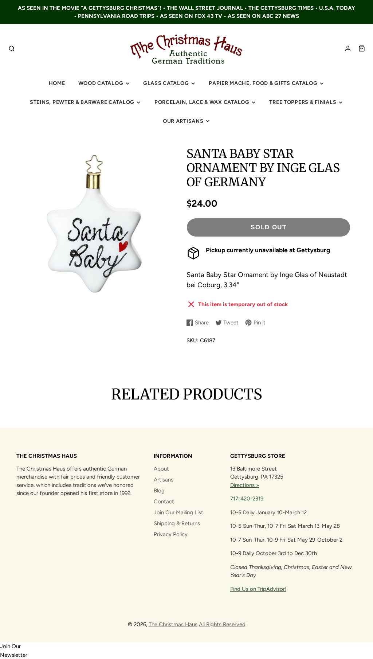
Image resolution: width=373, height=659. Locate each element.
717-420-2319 (246, 498)
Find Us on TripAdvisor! (258, 589)
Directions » (244, 485)
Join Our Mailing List (178, 512)
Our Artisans (183, 121)
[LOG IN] (348, 48)
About (161, 468)
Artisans (163, 479)
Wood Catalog (100, 83)
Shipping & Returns (177, 523)
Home (57, 83)
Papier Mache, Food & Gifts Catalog (263, 83)
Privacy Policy (171, 534)
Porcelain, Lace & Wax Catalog (202, 102)
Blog (159, 490)
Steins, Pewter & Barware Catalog (82, 102)
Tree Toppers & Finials (302, 102)
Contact (164, 501)
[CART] (361, 48)
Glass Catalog (166, 83)
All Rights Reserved (222, 624)
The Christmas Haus (173, 624)
